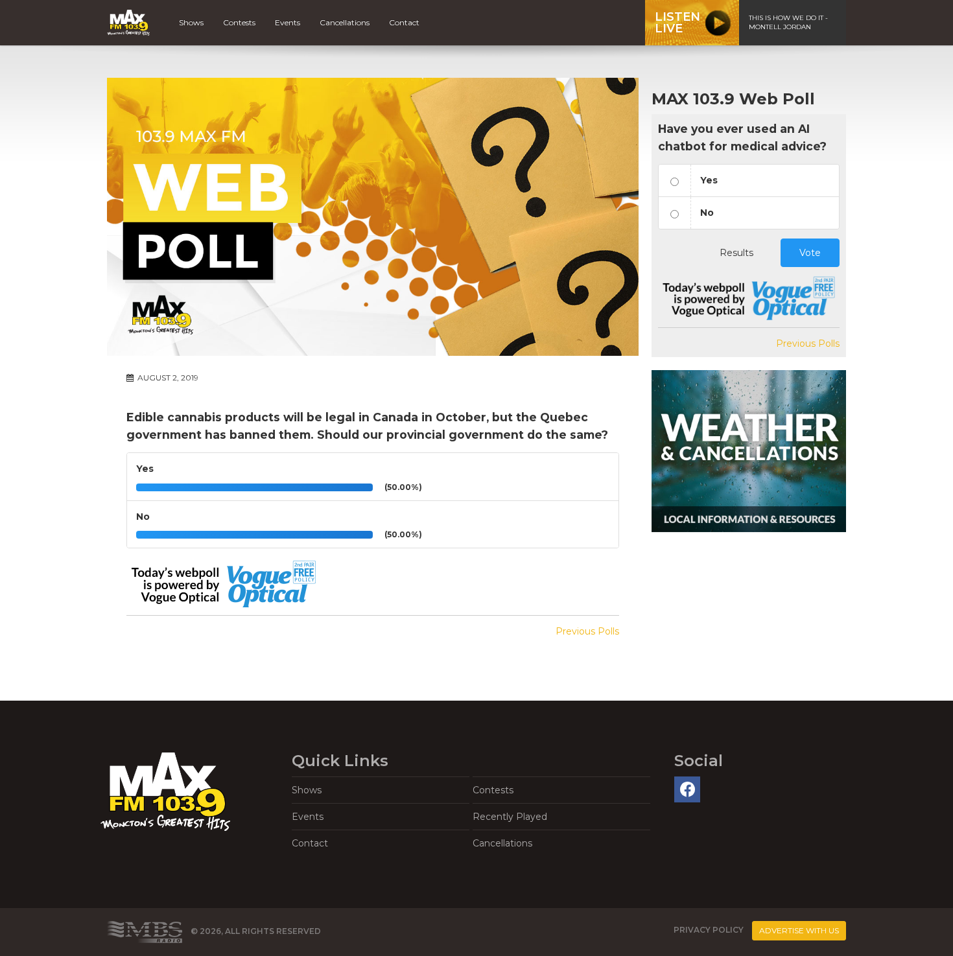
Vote (810, 253)
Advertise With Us (799, 930)
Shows (191, 22)
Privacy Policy (709, 930)
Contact (404, 22)
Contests (239, 22)
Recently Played (510, 816)
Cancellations (345, 22)
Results (736, 253)
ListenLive (677, 23)
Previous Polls (587, 631)
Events (287, 22)
